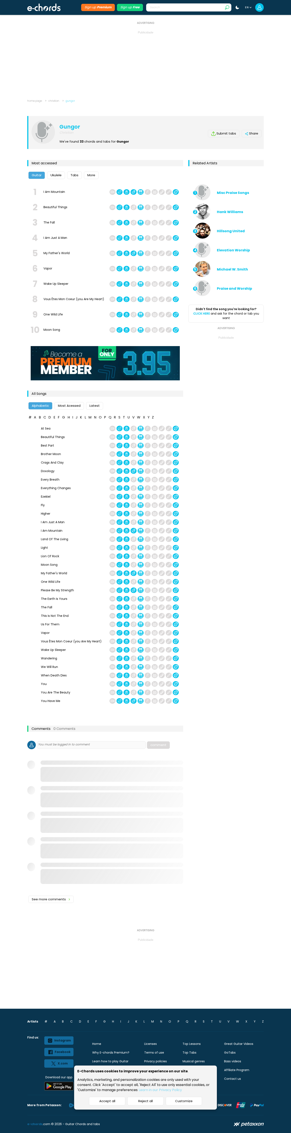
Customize (184, 1101)
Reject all (145, 1101)
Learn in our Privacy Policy (160, 1089)
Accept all (107, 1101)
